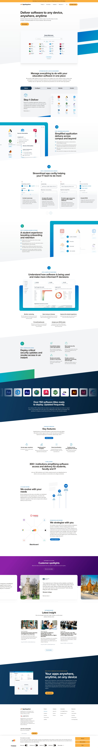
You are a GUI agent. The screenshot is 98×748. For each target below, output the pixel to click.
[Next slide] (77, 587)
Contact (54, 715)
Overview (45, 711)
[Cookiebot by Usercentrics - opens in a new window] (13, 746)
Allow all (82, 738)
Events (61, 715)
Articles (73, 711)
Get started (24, 24)
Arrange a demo (73, 4)
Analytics (45, 713)
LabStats (45, 719)
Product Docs (74, 717)
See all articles (49, 650)
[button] (43, 4)
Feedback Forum (63, 713)
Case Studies (74, 713)
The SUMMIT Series (63, 711)
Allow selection (82, 741)
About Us (54, 711)
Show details (60, 745)
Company (54, 709)
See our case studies (49, 569)
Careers (54, 713)
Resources (73, 709)
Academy (73, 715)
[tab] (26, 88)
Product (45, 709)
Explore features (49, 438)
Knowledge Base (75, 719)
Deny (82, 745)
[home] (25, 4)
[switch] (36, 745)
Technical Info (46, 717)
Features (45, 715)
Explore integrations (55, 539)
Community (62, 709)
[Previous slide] (20, 587)
